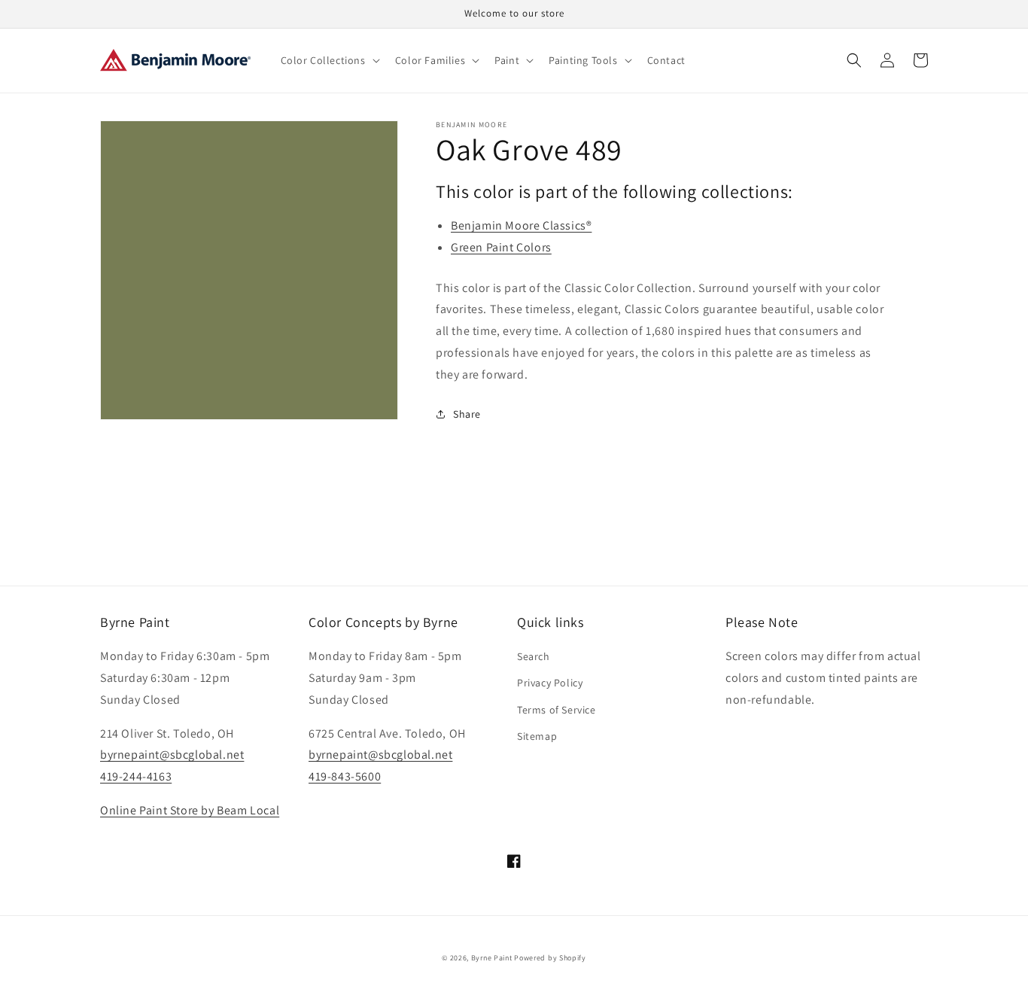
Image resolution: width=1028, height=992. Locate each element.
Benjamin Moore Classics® (521, 225)
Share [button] (467, 414)
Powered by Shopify (550, 958)
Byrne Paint (491, 958)
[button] (329, 60)
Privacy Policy (549, 682)
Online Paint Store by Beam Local (189, 810)
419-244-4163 (136, 776)
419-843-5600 (345, 776)
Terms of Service (556, 710)
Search (533, 656)
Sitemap (537, 736)
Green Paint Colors (501, 247)
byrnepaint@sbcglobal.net (172, 754)
